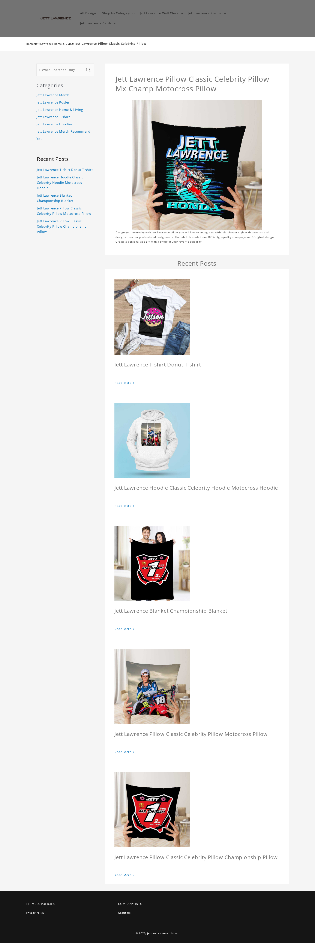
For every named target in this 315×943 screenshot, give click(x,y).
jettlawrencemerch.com (163, 933)
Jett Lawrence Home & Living (54, 44)
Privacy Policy (35, 913)
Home (30, 44)
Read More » (124, 383)
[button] (118, 13)
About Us (124, 913)
